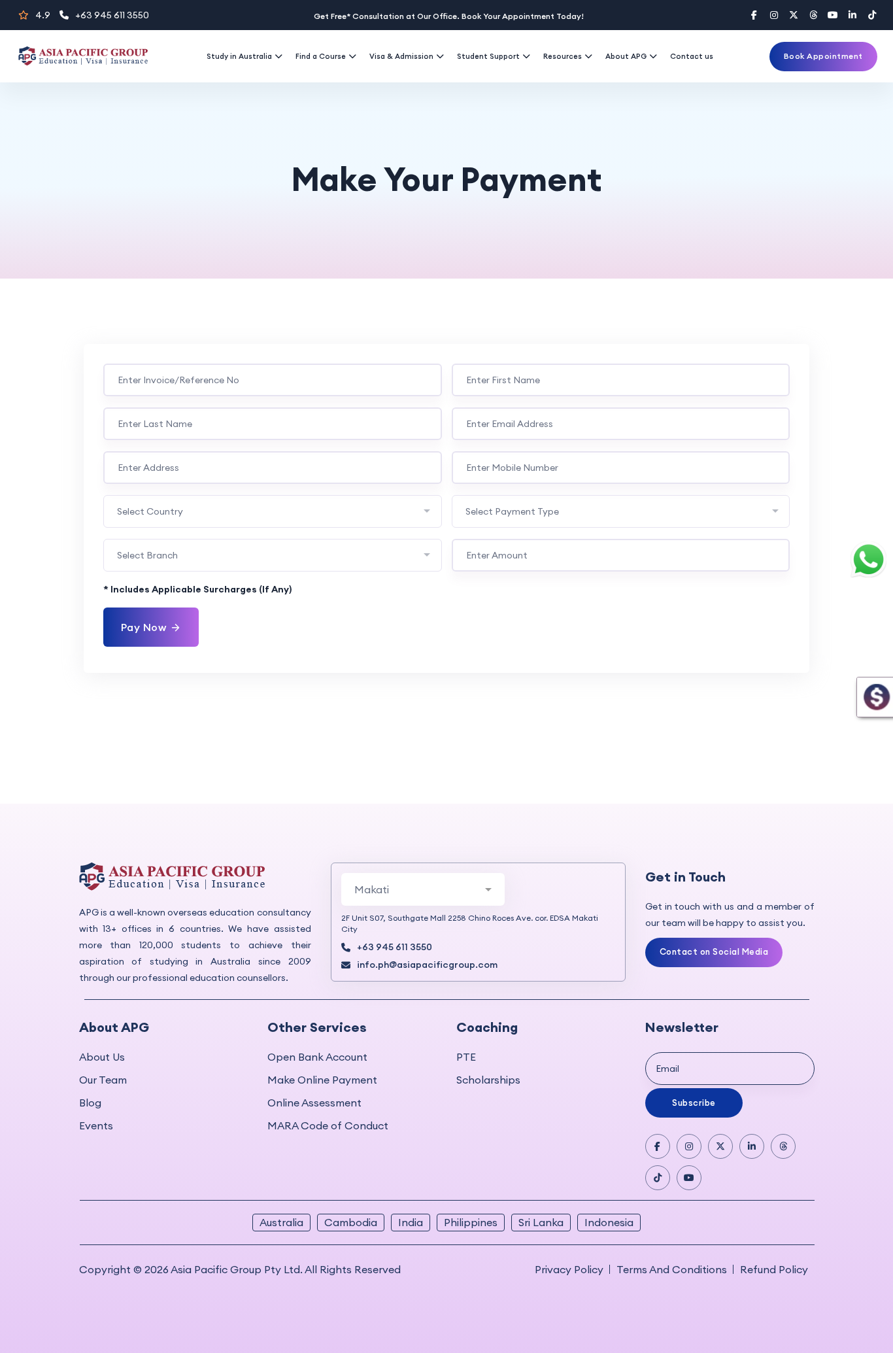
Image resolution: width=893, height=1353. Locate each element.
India (410, 1222)
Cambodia (350, 1222)
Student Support (488, 56)
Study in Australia (239, 56)
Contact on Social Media (714, 951)
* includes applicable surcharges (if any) (197, 589)
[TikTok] (872, 15)
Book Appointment (823, 56)
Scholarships (488, 1079)
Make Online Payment (322, 1079)
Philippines (470, 1222)
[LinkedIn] (852, 15)
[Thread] (813, 15)
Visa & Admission (401, 56)
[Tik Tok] (657, 1177)
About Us (102, 1056)
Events (96, 1125)
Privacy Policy (569, 1269)
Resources (562, 56)
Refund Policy (774, 1269)
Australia (281, 1222)
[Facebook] (754, 15)
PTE (466, 1056)
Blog (90, 1102)
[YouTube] (833, 15)
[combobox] (272, 511)
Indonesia (608, 1222)
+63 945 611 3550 (112, 15)
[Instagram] (774, 15)
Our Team (103, 1079)
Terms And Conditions (671, 1269)
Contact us (691, 56)
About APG (626, 56)
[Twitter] (793, 15)
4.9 (42, 15)
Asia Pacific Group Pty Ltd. (237, 1269)
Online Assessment (314, 1102)
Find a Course (320, 56)
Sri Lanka (541, 1222)
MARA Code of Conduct (327, 1125)
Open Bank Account (317, 1056)
